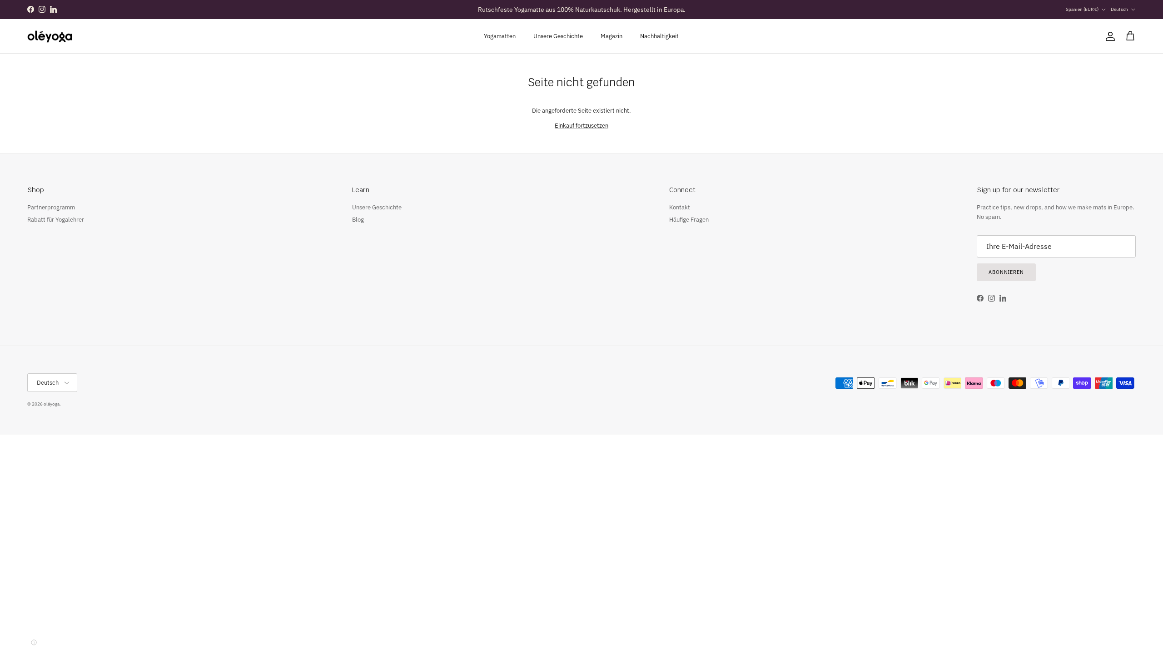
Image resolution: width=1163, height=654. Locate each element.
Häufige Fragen (689, 219)
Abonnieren (1006, 272)
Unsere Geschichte (558, 36)
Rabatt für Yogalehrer (55, 219)
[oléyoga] (50, 36)
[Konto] (1108, 36)
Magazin (611, 36)
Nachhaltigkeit (659, 36)
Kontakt (679, 207)
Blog (358, 219)
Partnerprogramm (51, 207)
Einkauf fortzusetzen (581, 125)
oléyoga (52, 404)
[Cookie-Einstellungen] (33, 642)
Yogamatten (500, 36)
